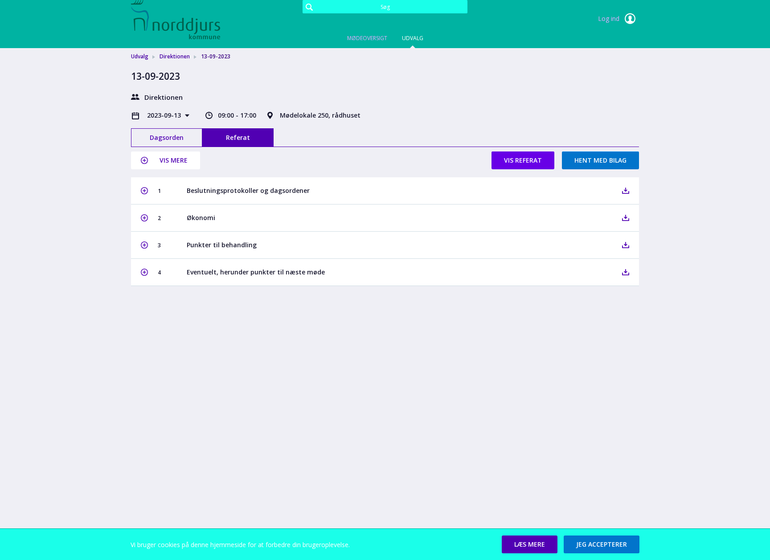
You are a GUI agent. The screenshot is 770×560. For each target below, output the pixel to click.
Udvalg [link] (139, 56)
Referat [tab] (238, 137)
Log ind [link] (609, 18)
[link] (175, 19)
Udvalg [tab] (412, 38)
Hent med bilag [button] (600, 160)
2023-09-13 (165, 115)
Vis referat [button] (523, 160)
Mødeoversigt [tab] (367, 38)
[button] (165, 160)
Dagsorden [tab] (167, 137)
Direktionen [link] (175, 56)
